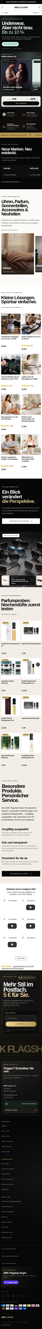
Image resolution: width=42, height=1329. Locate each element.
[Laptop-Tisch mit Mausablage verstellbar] (31, 364)
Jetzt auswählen (21, 103)
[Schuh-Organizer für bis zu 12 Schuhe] (31, 324)
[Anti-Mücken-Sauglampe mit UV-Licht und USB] (10, 324)
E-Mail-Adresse (10, 1012)
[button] (38, 664)
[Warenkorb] (39, 7)
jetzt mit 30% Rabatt (9, 614)
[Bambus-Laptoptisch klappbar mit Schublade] (10, 444)
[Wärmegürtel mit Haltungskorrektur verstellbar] (31, 444)
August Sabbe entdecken (10, 44)
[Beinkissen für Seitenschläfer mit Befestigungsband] (31, 404)
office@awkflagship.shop (10, 1095)
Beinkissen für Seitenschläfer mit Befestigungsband (28, 419)
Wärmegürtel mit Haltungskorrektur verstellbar (28, 459)
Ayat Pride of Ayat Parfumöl (31, 644)
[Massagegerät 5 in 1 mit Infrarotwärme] (10, 404)
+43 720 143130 (8, 1097)
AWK (7, 1317)
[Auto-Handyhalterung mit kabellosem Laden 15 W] (10, 364)
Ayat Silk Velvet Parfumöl (30, 718)
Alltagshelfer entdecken (11, 307)
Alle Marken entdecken (10, 181)
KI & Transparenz (6, 1324)
